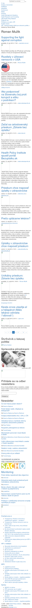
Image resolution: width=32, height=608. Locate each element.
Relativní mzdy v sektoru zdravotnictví (14, 448)
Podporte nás (5, 20)
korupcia (3, 303)
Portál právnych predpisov (12, 568)
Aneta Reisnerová (19, 437)
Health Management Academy (9, 15)
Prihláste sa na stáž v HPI (8, 22)
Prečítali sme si (6, 516)
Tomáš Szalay (7, 430)
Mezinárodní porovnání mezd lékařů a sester (13, 434)
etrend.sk (5, 477)
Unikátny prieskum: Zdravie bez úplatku (12, 277)
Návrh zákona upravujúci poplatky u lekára (16, 582)
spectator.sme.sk (23, 43)
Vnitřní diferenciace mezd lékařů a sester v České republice (15, 442)
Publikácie (4, 6)
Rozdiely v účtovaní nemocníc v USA (12, 58)
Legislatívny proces (10, 567)
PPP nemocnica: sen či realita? (13, 589)
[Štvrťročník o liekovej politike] (6, 345)
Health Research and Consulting (10, 17)
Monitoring (7, 472)
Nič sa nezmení (9, 549)
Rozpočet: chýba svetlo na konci (13, 556)
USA (2, 87)
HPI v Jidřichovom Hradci (11, 599)
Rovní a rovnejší (9, 560)
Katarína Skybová (8, 406)
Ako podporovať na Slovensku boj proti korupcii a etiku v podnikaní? (14, 96)
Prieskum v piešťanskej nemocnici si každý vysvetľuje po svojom (15, 501)
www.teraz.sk (21, 194)
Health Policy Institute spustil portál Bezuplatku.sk (13, 155)
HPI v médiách (6, 543)
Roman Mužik (21, 62)
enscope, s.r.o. (13, 607)
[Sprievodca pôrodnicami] (13, 359)
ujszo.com (21, 318)
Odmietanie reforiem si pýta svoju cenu (15, 561)
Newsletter (4, 8)
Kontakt (11, 605)
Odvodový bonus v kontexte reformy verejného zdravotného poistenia (13, 422)
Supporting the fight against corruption (12, 38)
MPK (3, 564)
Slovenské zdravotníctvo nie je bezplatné (16, 546)
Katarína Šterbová (19, 413)
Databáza (9, 81)
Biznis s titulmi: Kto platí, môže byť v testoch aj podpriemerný (13, 488)
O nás (3, 3)
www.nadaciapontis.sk (24, 103)
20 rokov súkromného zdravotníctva (14, 558)
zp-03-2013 (9, 303)
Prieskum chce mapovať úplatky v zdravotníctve (15, 189)
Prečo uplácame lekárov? (15, 218)
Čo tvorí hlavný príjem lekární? (11, 403)
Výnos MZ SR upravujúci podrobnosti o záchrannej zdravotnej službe (15, 579)
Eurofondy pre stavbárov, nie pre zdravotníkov (17, 555)
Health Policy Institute (15, 604)
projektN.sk (6, 491)
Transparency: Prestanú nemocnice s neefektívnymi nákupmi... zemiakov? (15, 519)
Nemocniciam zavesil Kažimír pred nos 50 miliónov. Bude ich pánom (15, 495)
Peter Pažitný (6, 425)
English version (5, 24)
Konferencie (4, 10)
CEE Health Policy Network (8, 18)
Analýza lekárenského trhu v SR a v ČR (14, 415)
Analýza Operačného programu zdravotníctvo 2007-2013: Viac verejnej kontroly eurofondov (17, 533)
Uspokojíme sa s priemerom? (13, 548)
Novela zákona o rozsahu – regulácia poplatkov (17, 577)
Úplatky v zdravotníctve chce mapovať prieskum (14, 244)
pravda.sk (6, 484)
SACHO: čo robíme (10, 587)
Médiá (3, 12)
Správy (3, 585)
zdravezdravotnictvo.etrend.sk (9, 223)
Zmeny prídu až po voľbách (10, 453)
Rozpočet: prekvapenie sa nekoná (12, 427)
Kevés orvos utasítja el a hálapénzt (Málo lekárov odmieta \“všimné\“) (14, 311)
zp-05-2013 (7, 87)
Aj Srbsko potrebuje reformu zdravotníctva (16, 598)
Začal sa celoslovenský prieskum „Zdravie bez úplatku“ (14, 127)
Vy (25, 295)
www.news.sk (21, 133)
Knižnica (3, 13)
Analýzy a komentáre (7, 5)
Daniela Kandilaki (19, 445)
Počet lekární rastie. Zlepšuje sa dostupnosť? (12, 410)
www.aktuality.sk (22, 249)
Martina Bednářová (8, 437)
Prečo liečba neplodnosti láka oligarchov (15, 475)
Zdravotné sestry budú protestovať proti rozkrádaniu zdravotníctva (14, 481)
